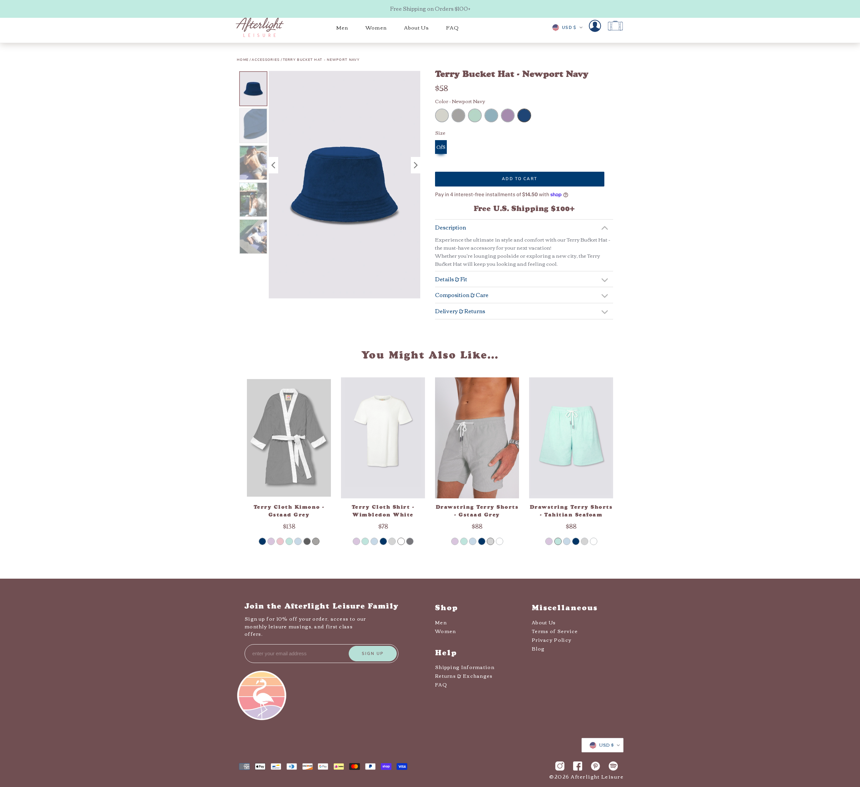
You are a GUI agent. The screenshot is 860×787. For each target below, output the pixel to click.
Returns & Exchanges (464, 675)
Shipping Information (464, 667)
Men (441, 622)
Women (445, 631)
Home (243, 59)
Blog (538, 648)
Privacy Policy (551, 639)
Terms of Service (555, 631)
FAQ (441, 684)
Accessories (266, 59)
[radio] (442, 115)
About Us (544, 622)
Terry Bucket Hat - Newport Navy (321, 59)
